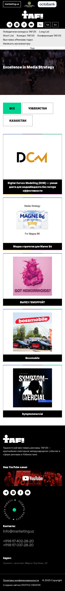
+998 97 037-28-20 (18, 545)
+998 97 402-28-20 (18, 541)
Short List (8, 35)
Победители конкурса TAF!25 (19, 31)
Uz (47, 24)
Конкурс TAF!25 (25, 35)
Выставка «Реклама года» (18, 39)
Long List (44, 31)
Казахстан (17, 120)
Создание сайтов (22, 584)
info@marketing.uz (18, 531)
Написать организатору (16, 43)
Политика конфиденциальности (21, 580)
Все (12, 108)
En (55, 24)
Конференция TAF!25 (49, 35)
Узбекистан (37, 108)
